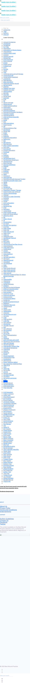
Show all (5, 35)
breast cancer (7, 64)
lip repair (6, 224)
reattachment (7, 306)
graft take (6, 169)
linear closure (7, 219)
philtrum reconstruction (10, 289)
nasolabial (6, 262)
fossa (5, 153)
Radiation (6, 303)
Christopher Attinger (9, 403)
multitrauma (7, 249)
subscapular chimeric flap (11, 346)
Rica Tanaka (7, 461)
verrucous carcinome (9, 378)
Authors (5, 33)
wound (5, 381)
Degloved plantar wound (11, 83)
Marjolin (6, 239)
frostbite (6, 157)
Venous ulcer (7, 373)
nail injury (6, 259)
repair (5, 308)
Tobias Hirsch (7, 475)
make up (6, 235)
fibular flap (6, 131)
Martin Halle (7, 437)
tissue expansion (8, 356)
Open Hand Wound (9, 271)
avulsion (6, 55)
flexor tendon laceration (10, 146)
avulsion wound (8, 56)
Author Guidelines (7, 519)
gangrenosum (7, 161)
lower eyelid (7, 228)
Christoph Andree (8, 402)
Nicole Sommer (8, 448)
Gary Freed (6, 419)
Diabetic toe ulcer (8, 90)
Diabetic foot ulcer (9, 88)
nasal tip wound (8, 260)
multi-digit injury (8, 247)
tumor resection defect (10, 362)
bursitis (5, 69)
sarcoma (6, 316)
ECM (4, 99)
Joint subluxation (8, 203)
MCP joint (6, 241)
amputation (7, 48)
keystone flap (7, 206)
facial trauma (7, 125)
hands (5, 182)
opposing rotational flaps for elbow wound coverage (14, 275)
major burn (6, 233)
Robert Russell (7, 462)
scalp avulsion (7, 319)
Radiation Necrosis (9, 305)
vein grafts (6, 370)
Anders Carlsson (8, 394)
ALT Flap (6, 47)
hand (4, 174)
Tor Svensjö (7, 477)
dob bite (5, 93)
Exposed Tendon (8, 114)
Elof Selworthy (7, 470)
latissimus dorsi (8, 216)
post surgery (7, 292)
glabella (5, 166)
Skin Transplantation (10, 335)
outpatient (6, 282)
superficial (6, 349)
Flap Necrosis (7, 144)
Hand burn (6, 176)
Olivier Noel (7, 451)
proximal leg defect (9, 298)
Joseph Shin (7, 432)
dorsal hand (7, 96)
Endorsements (5, 511)
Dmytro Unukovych (9, 410)
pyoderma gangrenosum (11, 302)
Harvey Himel (7, 422)
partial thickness (8, 284)
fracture (5, 155)
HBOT (5, 184)
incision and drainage (10, 193)
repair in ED (7, 310)
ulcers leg (6, 368)
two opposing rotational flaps (12, 364)
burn (4, 67)
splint (5, 337)
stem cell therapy (8, 343)
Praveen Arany (7, 459)
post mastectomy (8, 290)
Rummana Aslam (8, 465)
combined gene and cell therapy (13, 74)
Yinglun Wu (6, 481)
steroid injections (8, 345)
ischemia (6, 198)
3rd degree (6, 45)
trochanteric (7, 359)
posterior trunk (8, 294)
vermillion (6, 376)
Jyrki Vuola (6, 435)
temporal (6, 353)
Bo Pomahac (7, 399)
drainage (6, 98)
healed (5, 185)
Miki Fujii (6, 445)
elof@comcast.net (8, 414)
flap (4, 141)
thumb (5, 354)
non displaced (7, 263)
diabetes (6, 87)
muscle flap (6, 252)
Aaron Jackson (7, 413)
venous (5, 372)
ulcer (4, 367)
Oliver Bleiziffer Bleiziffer (11, 449)
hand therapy (7, 177)
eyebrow (6, 118)
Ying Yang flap (7, 388)
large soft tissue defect (10, 214)
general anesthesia (9, 165)
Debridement (7, 80)
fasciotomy (6, 130)
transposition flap (8, 357)
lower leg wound (8, 232)
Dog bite (6, 95)
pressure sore (7, 297)
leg (4, 217)
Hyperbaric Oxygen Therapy (12, 190)
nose (4, 265)
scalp (4, 318)
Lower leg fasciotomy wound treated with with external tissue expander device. (13, 487)
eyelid (5, 120)
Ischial (5, 201)
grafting (5, 171)
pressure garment (9, 295)
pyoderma (6, 300)
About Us (3, 506)
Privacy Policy (5, 508)
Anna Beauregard (8, 397)
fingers (5, 134)
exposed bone (7, 109)
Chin (4, 72)
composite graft (8, 75)
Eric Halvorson (7, 416)
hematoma (6, 187)
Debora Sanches (8, 406)
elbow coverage (8, 103)
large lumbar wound (9, 212)
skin (4, 327)
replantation (7, 311)
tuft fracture (7, 361)
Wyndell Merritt (8, 480)
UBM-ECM (6, 365)
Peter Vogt (6, 457)
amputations (7, 52)
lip (4, 220)
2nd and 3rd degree (9, 42)
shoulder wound (8, 325)
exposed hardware (9, 110)
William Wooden (8, 478)
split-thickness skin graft (11, 340)
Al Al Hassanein (8, 392)
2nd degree (6, 44)
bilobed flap (7, 58)
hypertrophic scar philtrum (11, 192)
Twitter (3, 524)
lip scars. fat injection (9, 225)
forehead (6, 152)
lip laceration (7, 222)
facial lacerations (8, 123)
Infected (5, 195)
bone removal (7, 61)
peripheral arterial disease (11, 287)
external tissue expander (11, 117)
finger (5, 133)
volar (4, 380)
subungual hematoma (10, 348)
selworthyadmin (8, 469)
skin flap (6, 332)
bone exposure (8, 60)
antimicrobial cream (9, 53)
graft (4, 168)
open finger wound (9, 270)
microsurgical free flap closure (12, 244)
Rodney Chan (7, 464)
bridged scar (7, 66)
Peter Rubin (7, 456)
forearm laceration (9, 150)
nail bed (5, 255)
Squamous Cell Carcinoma (11, 341)
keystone (6, 204)
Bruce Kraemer (8, 400)
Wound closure (8, 383)
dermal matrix (7, 85)
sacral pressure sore (9, 314)
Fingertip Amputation (10, 138)
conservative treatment (10, 77)
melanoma (6, 243)
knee (4, 208)
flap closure (7, 142)
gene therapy (7, 163)
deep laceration (8, 82)
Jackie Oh (6, 427)
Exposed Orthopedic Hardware (12, 112)
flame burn (6, 139)
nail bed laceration (9, 257)
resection (6, 313)
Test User (6, 473)
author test (6, 395)
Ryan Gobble (7, 467)
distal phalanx (7, 91)
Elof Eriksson (7, 411)
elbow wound (7, 104)
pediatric (6, 286)
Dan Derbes (7, 424)
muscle (5, 251)
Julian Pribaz (7, 434)
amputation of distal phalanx (12, 50)
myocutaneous (8, 254)
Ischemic (6, 200)
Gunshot (6, 173)
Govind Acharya (8, 421)
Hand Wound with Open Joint (12, 181)
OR (4, 278)
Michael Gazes (7, 442)
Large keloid (7, 211)
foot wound (7, 149)
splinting (6, 338)
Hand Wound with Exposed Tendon (14, 179)
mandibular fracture (9, 238)
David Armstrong (8, 405)
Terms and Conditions (8, 510)
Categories (6, 30)
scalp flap (6, 321)
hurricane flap (7, 189)
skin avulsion (7, 330)
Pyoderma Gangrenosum (7, 491)
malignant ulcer (8, 236)
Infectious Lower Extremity (11, 196)
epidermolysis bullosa (10, 106)
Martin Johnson (8, 438)
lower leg (6, 230)
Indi (4, 426)
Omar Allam (7, 453)
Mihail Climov (7, 443)
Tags (4, 31)
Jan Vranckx (7, 429)
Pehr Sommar (7, 454)
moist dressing (8, 246)
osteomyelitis (7, 279)
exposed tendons (8, 115)
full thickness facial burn (11, 160)
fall (4, 126)
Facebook (3, 522)
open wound (7, 273)
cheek (5, 71)
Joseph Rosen (7, 430)
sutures (5, 351)
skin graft (6, 333)
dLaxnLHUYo (7, 408)
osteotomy (6, 281)
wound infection (8, 384)
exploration (7, 107)
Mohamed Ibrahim (9, 446)
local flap (6, 227)
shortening (6, 324)
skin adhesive (7, 329)
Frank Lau (6, 418)
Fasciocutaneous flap (9, 128)
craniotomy (6, 79)
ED (4, 101)
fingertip (6, 136)
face (4, 122)
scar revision (7, 322)
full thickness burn (9, 158)
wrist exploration (8, 386)
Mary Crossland (8, 440)
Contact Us (4, 520)
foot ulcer (6, 147)
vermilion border (8, 375)
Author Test (7, 472)
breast (5, 63)
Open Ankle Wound (9, 268)
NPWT (5, 267)
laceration (6, 209)
